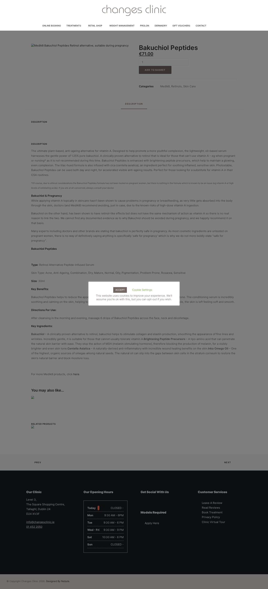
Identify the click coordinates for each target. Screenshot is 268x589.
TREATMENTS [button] (73, 25)
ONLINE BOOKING (51, 25)
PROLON (144, 25)
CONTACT (201, 25)
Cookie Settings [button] (142, 289)
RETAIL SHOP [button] (95, 25)
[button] (211, 26)
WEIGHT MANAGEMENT (122, 25)
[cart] (225, 26)
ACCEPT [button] (120, 289)
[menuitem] (51, 26)
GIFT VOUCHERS (181, 25)
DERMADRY (161, 25)
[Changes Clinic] (134, 10)
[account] (218, 26)
